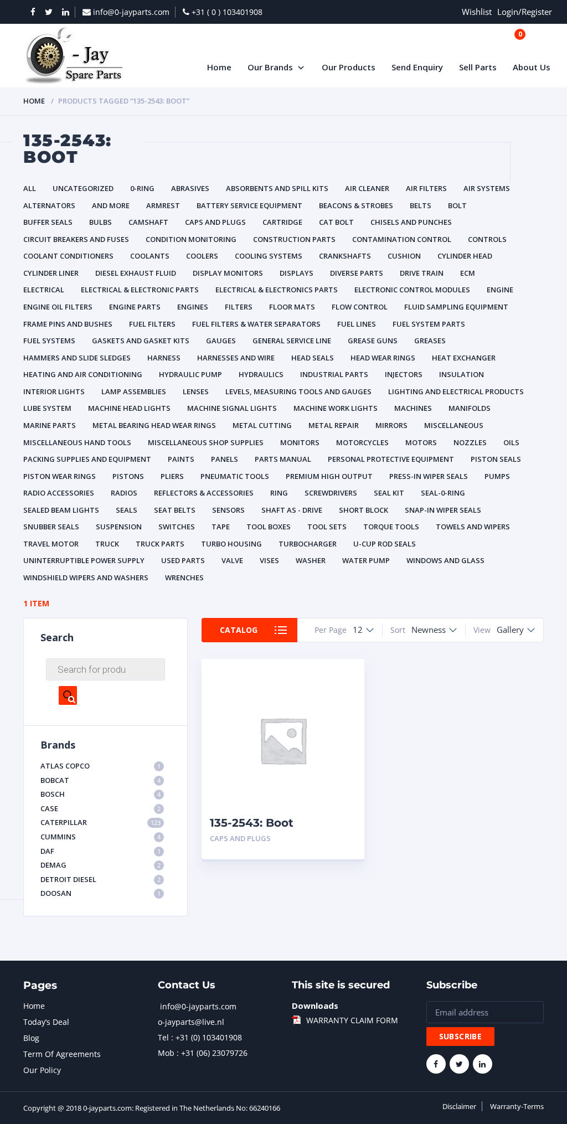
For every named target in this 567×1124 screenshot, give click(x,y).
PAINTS (181, 459)
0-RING (142, 188)
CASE (100, 808)
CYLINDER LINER (51, 273)
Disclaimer (459, 1106)
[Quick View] (343, 677)
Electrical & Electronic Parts (140, 290)
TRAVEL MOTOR (51, 544)
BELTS (420, 205)
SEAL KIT (389, 493)
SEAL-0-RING (443, 493)
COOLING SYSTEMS (268, 256)
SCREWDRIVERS (331, 493)
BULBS (100, 222)
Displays (296, 273)
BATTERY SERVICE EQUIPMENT (249, 205)
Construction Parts (294, 239)
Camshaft (148, 222)
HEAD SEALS (312, 358)
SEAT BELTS (174, 510)
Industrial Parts (334, 374)
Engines (192, 307)
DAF (100, 851)
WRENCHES (184, 577)
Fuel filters (152, 324)
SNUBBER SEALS (51, 527)
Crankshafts (345, 256)
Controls (487, 239)
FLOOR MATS (292, 307)
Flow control (360, 307)
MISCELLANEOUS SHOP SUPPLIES (206, 442)
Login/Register (524, 11)
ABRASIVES (190, 188)
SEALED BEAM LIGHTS (61, 510)
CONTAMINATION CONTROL (401, 239)
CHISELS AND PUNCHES (411, 222)
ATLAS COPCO (100, 766)
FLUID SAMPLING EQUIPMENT (456, 307)
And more (111, 205)
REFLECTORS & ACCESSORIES (204, 493)
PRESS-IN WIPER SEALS (428, 476)
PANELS (224, 459)
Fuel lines (356, 324)
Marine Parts (49, 425)
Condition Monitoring (191, 239)
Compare (343, 696)
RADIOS (124, 493)
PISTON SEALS (496, 459)
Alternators (49, 205)
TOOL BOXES (268, 527)
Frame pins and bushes (67, 324)
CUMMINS (100, 837)
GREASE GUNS (373, 341)
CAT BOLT (336, 222)
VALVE (232, 560)
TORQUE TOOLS (391, 527)
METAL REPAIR (333, 425)
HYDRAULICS (261, 374)
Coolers (202, 256)
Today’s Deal (46, 1022)
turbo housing (231, 544)
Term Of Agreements (62, 1054)
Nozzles (470, 442)
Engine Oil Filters (57, 307)
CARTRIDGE (282, 222)
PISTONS (128, 476)
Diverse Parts (356, 273)
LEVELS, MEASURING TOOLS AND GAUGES (298, 391)
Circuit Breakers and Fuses (76, 239)
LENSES (196, 391)
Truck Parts (160, 544)
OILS (511, 442)
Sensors (228, 510)
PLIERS (172, 476)
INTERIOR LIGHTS (54, 391)
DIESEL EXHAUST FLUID (135, 273)
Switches (176, 527)
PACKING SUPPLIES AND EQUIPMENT (87, 459)
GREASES (430, 341)
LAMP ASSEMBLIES (133, 391)
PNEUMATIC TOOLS (234, 476)
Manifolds (470, 408)
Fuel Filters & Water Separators (256, 324)
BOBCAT (100, 780)
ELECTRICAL (43, 290)
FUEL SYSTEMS (49, 341)
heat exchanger (464, 358)
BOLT (457, 205)
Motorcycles (362, 442)
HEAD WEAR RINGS (382, 358)
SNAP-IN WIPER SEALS (443, 510)
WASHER (311, 560)
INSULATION (461, 374)
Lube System (47, 408)
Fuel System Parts (429, 324)
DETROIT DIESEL (100, 879)
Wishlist (477, 11)
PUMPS (497, 476)
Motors (421, 442)
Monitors (299, 442)
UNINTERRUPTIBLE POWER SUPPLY (84, 560)
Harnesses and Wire (236, 358)
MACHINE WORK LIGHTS (335, 408)
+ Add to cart (325, 838)
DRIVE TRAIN (422, 273)
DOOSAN (100, 893)
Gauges (221, 341)
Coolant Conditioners (68, 256)
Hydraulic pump (190, 374)
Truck (107, 544)
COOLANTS (149, 256)
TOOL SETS (327, 527)
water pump (366, 560)
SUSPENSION (119, 527)
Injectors (403, 374)
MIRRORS (391, 425)
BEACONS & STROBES (356, 205)
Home (34, 101)
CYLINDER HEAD (464, 256)
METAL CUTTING (262, 425)
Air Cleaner (367, 188)
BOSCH (100, 794)
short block (363, 510)
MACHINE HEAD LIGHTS (129, 408)
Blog (31, 1038)
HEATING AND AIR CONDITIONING (82, 374)
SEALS (126, 510)
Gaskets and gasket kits (140, 341)
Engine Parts (135, 307)
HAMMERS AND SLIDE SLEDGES (77, 358)
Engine (500, 290)
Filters (238, 307)
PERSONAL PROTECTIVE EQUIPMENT (391, 459)
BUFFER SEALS (48, 222)
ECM (467, 273)
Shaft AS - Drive (291, 510)
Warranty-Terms (517, 1106)
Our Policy (42, 1070)
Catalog (238, 630)
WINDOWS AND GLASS (445, 560)
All (29, 188)
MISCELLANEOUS (453, 425)
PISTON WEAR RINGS (59, 476)
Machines (413, 408)
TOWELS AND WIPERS (473, 527)
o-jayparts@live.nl (191, 1022)
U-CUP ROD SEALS (384, 544)
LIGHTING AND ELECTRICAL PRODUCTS (456, 391)
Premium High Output (329, 476)
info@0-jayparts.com (198, 1006)
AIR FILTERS (426, 188)
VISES (269, 560)
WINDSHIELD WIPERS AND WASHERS (85, 577)
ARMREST (163, 205)
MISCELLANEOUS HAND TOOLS (77, 442)
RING (279, 493)
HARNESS (164, 358)
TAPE (221, 527)
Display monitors (228, 273)
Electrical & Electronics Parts (276, 290)
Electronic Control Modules (412, 290)
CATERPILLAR (100, 822)
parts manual (283, 459)
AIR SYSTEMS (486, 188)
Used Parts (183, 560)
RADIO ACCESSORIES (58, 493)
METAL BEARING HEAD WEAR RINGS (154, 425)
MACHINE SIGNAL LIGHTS (232, 408)
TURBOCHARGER (308, 544)
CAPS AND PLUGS (215, 222)
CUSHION (404, 256)
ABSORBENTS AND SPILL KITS (277, 188)
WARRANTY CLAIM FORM (352, 1020)
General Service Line (291, 341)
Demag (100, 865)
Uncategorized (83, 188)
